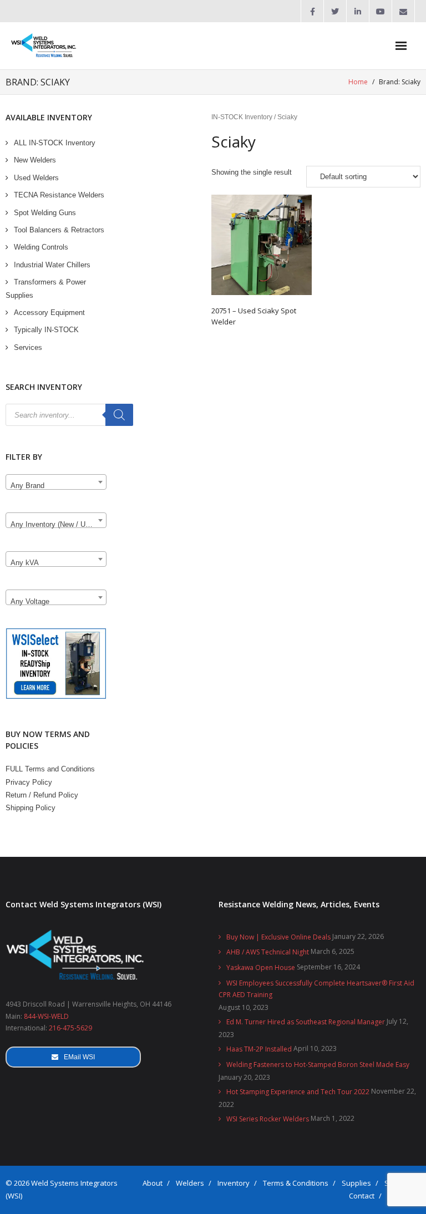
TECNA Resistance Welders (59, 195)
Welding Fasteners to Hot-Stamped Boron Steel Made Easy (317, 1064)
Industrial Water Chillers (52, 265)
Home (358, 82)
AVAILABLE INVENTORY (49, 117)
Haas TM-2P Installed (259, 1049)
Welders (190, 1183)
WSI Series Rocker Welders (267, 1119)
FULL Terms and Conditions (50, 769)
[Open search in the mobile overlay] (69, 415)
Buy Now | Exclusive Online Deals (278, 937)
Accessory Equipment (49, 312)
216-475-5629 (70, 1028)
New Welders (35, 160)
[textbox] (56, 486)
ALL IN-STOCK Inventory (54, 143)
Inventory (233, 1183)
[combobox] (56, 482)
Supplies (356, 1183)
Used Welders (36, 178)
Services (28, 347)
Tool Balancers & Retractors (59, 230)
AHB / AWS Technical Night (267, 952)
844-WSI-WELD (46, 1016)
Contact (361, 1196)
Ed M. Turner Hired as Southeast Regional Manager (305, 1022)
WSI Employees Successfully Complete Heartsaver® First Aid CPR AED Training (316, 989)
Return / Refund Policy (42, 795)
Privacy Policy (29, 782)
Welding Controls (41, 247)
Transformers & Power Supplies (46, 288)
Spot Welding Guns (45, 213)
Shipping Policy (30, 808)
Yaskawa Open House (260, 967)
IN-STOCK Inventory (241, 117)
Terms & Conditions (295, 1183)
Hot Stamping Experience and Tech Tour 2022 (297, 1091)
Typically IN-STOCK (46, 330)
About (153, 1183)
